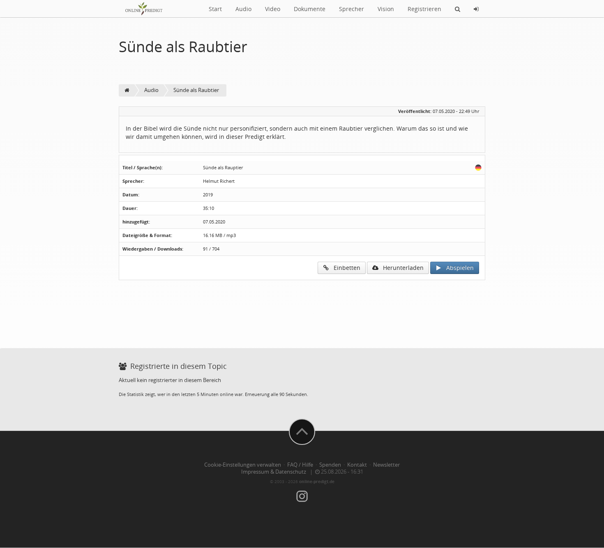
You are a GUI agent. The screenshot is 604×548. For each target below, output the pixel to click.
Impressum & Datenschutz (273, 471)
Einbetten (344, 268)
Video (272, 9)
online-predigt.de (316, 481)
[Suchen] (457, 8)
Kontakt (357, 464)
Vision (386, 9)
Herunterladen (401, 268)
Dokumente (309, 9)
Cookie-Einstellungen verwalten (242, 464)
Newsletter (386, 464)
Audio (243, 9)
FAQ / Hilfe (300, 464)
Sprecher (351, 9)
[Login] (476, 8)
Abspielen (457, 268)
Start (215, 9)
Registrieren (424, 9)
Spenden (330, 464)
